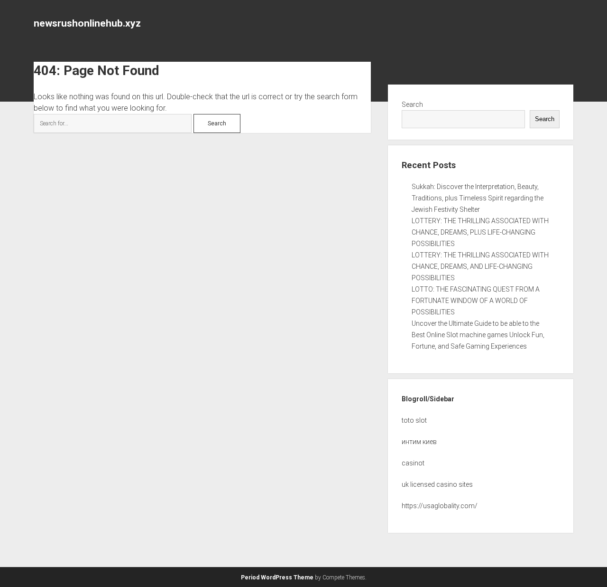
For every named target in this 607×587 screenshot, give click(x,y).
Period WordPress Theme (277, 577)
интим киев (419, 441)
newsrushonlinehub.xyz (87, 23)
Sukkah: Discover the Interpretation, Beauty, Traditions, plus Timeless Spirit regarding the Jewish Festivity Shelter (477, 198)
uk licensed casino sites (437, 484)
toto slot (414, 420)
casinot (413, 463)
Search (412, 104)
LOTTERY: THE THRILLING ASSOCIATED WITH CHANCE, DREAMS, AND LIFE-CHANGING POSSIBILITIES (480, 266)
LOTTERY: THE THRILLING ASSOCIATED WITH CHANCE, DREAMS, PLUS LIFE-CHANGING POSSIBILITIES (480, 232)
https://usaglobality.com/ (440, 506)
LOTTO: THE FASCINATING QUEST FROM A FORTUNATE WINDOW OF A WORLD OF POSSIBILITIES (476, 300)
